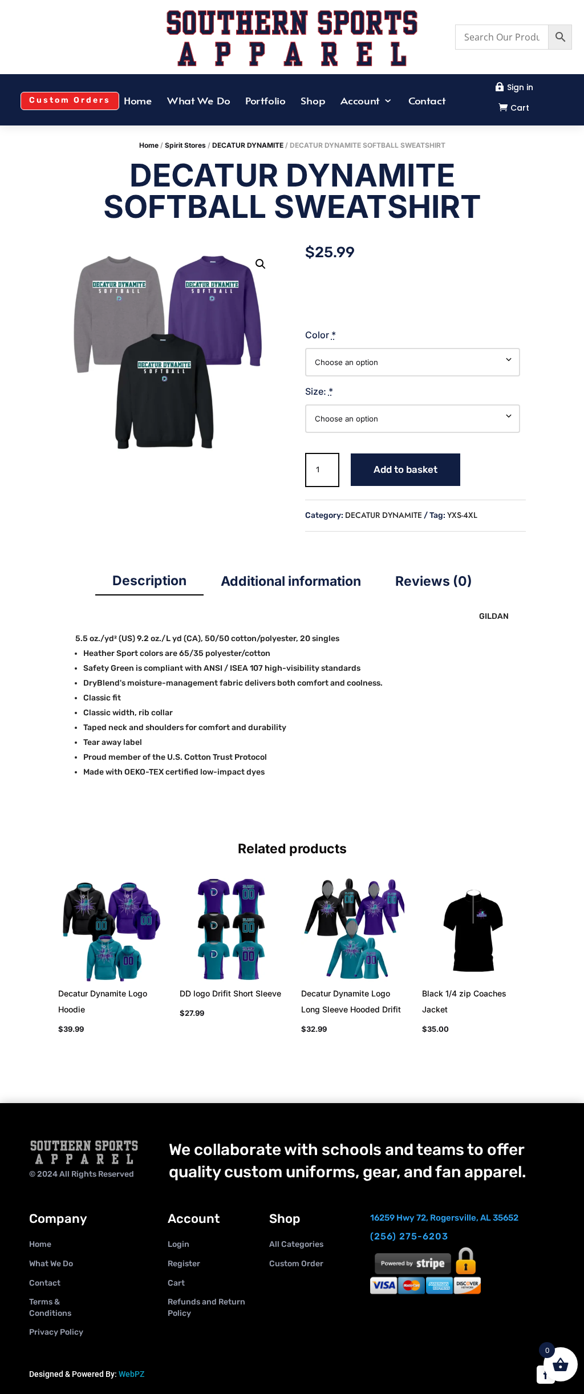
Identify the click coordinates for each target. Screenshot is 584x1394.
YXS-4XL (462, 515)
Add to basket (405, 469)
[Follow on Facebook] (546, 1374)
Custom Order (296, 1264)
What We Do (199, 101)
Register (184, 1264)
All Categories (296, 1244)
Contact (426, 101)
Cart (519, 108)
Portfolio (265, 101)
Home (138, 101)
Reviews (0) (433, 581)
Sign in (520, 87)
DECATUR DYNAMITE (247, 145)
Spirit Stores (185, 145)
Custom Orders (70, 100)
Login (178, 1244)
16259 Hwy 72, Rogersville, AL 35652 (444, 1218)
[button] (260, 264)
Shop (313, 101)
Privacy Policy (56, 1332)
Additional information (291, 581)
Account (359, 101)
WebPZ (131, 1374)
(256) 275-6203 (409, 1236)
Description (149, 581)
